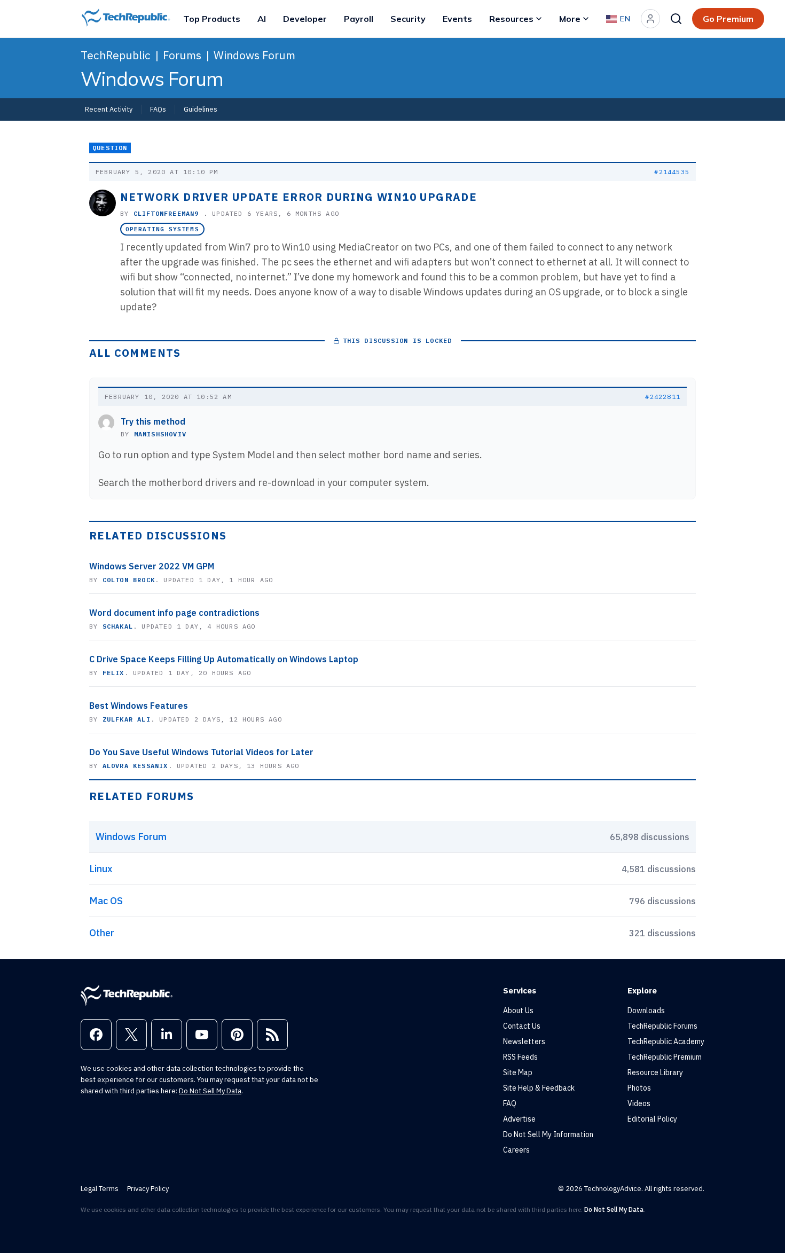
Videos (638, 1103)
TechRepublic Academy (665, 1041)
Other (101, 933)
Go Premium (728, 18)
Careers (516, 1150)
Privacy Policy (148, 1188)
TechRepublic (116, 55)
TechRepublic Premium (664, 1057)
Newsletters (524, 1041)
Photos (639, 1088)
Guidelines (200, 109)
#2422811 (662, 397)
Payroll (358, 18)
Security (408, 18)
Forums (182, 55)
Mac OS (106, 901)
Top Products (211, 18)
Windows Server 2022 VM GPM (151, 566)
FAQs (158, 109)
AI (261, 18)
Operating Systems (162, 229)
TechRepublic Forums (662, 1026)
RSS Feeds (520, 1057)
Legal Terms (100, 1188)
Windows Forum (254, 55)
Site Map (517, 1072)
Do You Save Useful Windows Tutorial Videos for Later (201, 752)
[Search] (676, 18)
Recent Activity (108, 109)
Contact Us (521, 1026)
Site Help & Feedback (539, 1088)
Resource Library (655, 1072)
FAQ (509, 1103)
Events (457, 18)
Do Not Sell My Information (548, 1134)
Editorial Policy (652, 1119)
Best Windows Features (138, 705)
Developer (305, 18)
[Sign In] (650, 18)
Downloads (646, 1010)
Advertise (519, 1119)
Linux (101, 869)
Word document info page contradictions (174, 612)
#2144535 (671, 172)
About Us (518, 1010)
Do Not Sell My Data (210, 1090)
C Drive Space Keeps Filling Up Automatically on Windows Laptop (223, 659)
